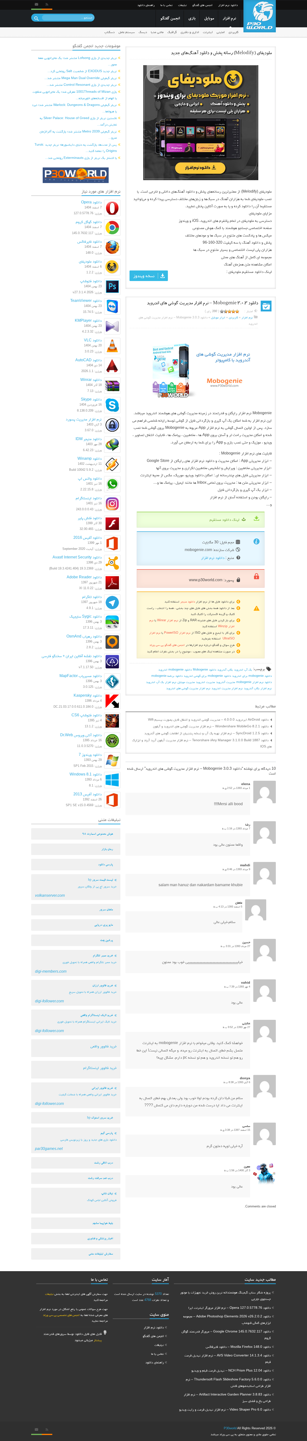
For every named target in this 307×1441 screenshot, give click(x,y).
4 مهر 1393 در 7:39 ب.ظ (237, 986)
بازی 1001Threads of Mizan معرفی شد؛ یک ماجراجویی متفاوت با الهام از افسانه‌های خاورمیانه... (75, 95)
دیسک (143, 32)
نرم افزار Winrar (167, 620)
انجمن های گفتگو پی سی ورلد (167, 645)
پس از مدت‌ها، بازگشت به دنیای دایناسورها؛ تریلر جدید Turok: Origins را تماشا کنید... (76, 148)
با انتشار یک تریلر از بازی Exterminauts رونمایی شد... (81, 158)
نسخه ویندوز (143, 275)
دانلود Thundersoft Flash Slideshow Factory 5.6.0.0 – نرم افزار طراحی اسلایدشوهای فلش (228, 1382)
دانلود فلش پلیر (90, 518)
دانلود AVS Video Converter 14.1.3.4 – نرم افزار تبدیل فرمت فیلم (227, 1358)
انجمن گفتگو (170, 19)
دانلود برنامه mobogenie (167, 675)
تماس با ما (166, 5)
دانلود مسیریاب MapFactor (80, 676)
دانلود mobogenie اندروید (175, 669)
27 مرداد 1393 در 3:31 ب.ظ (235, 946)
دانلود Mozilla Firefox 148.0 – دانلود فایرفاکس (238, 1347)
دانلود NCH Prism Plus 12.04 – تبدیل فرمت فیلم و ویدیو (231, 1370)
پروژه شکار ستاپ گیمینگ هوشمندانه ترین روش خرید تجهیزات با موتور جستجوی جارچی (225, 1295)
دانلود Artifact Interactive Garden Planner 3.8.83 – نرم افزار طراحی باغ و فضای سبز (227, 1397)
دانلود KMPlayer (88, 320)
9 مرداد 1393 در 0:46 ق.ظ (236, 869)
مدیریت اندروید (205, 682)
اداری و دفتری (190, 32)
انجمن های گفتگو (202, 5)
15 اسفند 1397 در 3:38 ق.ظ (235, 1129)
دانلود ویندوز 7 (90, 754)
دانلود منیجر (187, 601)
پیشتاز (98, 1340)
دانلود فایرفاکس (89, 241)
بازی (191, 19)
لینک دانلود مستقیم (224, 519)
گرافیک (172, 32)
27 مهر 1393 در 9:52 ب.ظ (236, 1027)
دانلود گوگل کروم (89, 222)
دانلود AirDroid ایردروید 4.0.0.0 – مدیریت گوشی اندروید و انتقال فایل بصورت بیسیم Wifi (208, 719)
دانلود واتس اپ (90, 478)
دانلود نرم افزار (228, 5)
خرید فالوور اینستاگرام (100, 1068)
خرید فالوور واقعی (103, 1046)
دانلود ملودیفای (90, 261)
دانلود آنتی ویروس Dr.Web (81, 735)
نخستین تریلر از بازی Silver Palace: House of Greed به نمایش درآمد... (78, 121)
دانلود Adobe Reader (84, 577)
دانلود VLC (93, 340)
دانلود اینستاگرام (89, 498)
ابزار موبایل (218, 317)
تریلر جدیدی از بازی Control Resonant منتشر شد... (82, 84)
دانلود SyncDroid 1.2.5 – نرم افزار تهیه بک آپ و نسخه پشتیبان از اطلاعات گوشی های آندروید (206, 733)
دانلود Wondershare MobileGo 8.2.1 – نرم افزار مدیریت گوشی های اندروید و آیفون (211, 726)
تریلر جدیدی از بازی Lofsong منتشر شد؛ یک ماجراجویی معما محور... (77, 61)
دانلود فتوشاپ (91, 281)
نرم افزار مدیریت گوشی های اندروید (188, 688)
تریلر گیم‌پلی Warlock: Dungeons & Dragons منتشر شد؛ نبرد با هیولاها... (74, 108)
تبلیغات (182, 5)
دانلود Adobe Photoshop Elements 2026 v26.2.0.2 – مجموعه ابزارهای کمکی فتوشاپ (227, 1319)
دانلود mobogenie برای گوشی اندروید (207, 675)
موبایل (209, 19)
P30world (230, 1428)
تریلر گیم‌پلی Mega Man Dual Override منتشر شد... (80, 78)
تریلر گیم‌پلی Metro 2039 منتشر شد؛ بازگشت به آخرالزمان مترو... (78, 134)
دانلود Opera (91, 202)
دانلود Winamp (89, 458)
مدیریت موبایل (186, 682)
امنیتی (221, 32)
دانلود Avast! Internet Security (77, 557)
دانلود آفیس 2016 (87, 537)
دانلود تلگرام (92, 597)
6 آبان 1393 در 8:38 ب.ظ (237, 1082)
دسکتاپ (109, 32)
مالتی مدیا (157, 32)
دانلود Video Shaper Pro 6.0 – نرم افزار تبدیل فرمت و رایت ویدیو (225, 1409)
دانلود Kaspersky (88, 695)
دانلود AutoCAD (88, 360)
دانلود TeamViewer (86, 301)
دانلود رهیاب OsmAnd (84, 636)
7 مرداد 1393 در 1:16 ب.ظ (236, 828)
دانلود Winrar (91, 380)
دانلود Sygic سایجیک (86, 616)
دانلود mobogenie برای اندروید (252, 675)
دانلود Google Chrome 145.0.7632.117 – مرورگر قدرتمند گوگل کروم (226, 1334)
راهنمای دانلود (146, 5)
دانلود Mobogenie (204, 669)
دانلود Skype (91, 399)
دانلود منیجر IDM (89, 439)
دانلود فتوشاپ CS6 (86, 715)
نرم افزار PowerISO (177, 632)
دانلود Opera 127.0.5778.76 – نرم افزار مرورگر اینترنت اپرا (229, 1307)
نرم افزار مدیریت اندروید (227, 688)
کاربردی (233, 32)
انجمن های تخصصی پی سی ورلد (61, 1315)
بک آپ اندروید (243, 669)
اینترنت (208, 32)
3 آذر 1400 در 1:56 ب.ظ (237, 1170)
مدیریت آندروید (225, 682)
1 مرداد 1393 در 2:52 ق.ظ (236, 788)
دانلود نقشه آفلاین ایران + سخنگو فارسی (72, 656)
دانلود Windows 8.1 (86, 774)
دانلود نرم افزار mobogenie (254, 682)
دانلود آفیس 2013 (87, 794)
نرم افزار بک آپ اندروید (161, 682)
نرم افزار (229, 19)
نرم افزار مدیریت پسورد (84, 419)
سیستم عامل (126, 32)
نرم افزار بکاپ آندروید (258, 688)
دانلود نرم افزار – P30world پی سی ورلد (259, 16)
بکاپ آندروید (225, 669)
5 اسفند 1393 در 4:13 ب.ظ (227, 906)
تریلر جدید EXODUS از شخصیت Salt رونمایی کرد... (82, 71)
